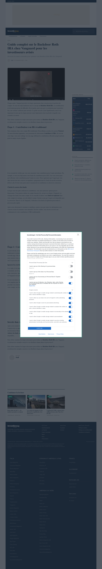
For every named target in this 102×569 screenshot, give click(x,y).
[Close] (78, 235)
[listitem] (51, 262)
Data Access (51, 334)
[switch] (71, 266)
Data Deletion (42, 334)
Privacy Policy (60, 334)
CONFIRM (39, 328)
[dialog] (51, 284)
